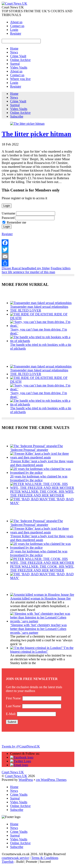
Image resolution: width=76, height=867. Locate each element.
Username (8, 213)
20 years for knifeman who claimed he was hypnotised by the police (38, 478)
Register (15, 33)
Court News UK (16, 776)
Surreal (15, 63)
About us (16, 22)
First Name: (14, 698)
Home (14, 48)
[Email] (38, 256)
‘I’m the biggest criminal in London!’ (41, 649)
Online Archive (20, 60)
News (14, 52)
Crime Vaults (18, 794)
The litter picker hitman (36, 134)
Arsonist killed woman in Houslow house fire (40, 598)
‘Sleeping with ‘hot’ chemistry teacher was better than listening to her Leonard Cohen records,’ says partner (38, 628)
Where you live (20, 79)
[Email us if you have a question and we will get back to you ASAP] (19, 765)
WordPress (26, 780)
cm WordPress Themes (51, 780)
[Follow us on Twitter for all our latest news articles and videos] (20, 761)
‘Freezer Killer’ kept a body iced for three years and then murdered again (41, 463)
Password (8, 218)
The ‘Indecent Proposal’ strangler (36, 448)
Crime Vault (18, 56)
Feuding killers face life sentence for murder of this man (36, 270)
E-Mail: (11, 714)
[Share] (38, 263)
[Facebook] (38, 242)
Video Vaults (18, 67)
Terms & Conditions (44, 858)
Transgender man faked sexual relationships (39, 306)
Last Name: (13, 706)
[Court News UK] (14, 3)
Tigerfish (8, 861)
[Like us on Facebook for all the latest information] (21, 757)
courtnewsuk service (15, 858)
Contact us (17, 26)
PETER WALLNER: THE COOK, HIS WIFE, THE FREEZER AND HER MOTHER (42, 493)
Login (14, 29)
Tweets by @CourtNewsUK (21, 746)
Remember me (16, 222)
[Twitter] (38, 249)
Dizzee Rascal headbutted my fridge (26, 268)
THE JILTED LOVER (25, 310)
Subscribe (16, 116)
